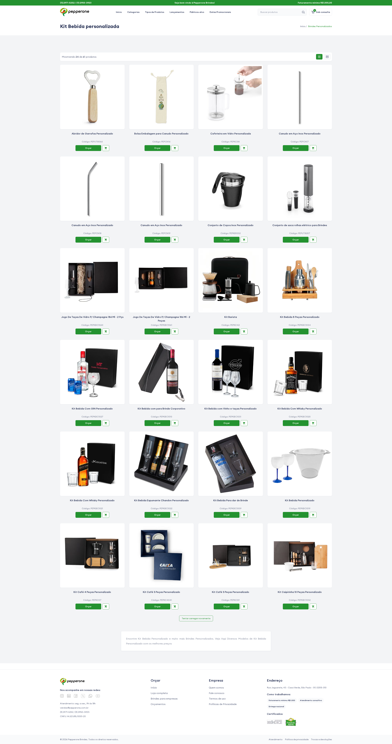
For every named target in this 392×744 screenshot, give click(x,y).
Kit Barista (230, 316)
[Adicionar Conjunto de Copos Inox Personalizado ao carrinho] (244, 240)
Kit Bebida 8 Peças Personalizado (299, 316)
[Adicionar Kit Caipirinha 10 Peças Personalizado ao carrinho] (313, 606)
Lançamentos (177, 12)
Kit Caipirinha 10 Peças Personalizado (300, 591)
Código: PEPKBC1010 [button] (161, 416)
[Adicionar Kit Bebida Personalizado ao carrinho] (313, 515)
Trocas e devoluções (321, 739)
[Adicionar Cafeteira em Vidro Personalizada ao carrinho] (244, 148)
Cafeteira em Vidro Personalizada (230, 133)
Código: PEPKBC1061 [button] (161, 325)
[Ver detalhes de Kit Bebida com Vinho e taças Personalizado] (231, 372)
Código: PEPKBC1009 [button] (230, 508)
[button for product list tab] (327, 57)
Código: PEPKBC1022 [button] (161, 508)
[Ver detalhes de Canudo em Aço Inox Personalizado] (300, 97)
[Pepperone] (74, 12)
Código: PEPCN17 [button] (300, 141)
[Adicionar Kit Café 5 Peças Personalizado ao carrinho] (175, 606)
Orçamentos (158, 704)
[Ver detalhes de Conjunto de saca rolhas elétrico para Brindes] (300, 189)
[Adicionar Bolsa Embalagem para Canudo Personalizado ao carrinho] (175, 148)
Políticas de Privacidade (223, 704)
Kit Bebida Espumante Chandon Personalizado (161, 500)
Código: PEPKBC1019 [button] (299, 508)
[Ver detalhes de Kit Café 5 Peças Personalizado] (161, 556)
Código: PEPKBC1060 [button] (92, 325)
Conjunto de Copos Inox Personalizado (230, 225)
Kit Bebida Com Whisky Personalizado (299, 408)
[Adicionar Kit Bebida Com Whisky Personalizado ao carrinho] (313, 423)
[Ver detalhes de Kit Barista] (231, 280)
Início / (303, 26)
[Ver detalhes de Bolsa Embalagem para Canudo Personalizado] (161, 97)
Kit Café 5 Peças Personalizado (161, 591)
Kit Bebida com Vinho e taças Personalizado (230, 408)
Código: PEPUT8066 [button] (92, 141)
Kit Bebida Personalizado (299, 500)
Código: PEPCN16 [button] (161, 141)
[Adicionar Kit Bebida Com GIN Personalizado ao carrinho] (105, 423)
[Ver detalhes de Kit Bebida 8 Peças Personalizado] (300, 280)
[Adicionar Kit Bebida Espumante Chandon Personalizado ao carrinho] (175, 515)
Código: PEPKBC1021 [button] (92, 508)
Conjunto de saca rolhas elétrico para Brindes (299, 225)
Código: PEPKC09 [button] (230, 600)
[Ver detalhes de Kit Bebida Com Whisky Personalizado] (300, 372)
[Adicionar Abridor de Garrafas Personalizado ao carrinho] (105, 148)
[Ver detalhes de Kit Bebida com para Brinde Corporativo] (161, 372)
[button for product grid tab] (319, 57)
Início (119, 12)
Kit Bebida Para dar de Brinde (230, 500)
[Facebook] (76, 696)
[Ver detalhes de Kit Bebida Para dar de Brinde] (231, 464)
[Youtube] (98, 696)
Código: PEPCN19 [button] (161, 233)
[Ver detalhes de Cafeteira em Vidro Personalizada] (231, 97)
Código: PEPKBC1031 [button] (230, 416)
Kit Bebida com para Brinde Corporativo (161, 408)
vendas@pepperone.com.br (74, 707)
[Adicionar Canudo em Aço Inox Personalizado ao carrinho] (313, 148)
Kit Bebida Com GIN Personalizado (92, 408)
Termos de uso (217, 698)
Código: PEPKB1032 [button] (231, 233)
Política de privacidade (297, 739)
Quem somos (216, 687)
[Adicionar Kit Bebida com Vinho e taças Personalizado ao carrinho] (244, 423)
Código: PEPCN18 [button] (92, 233)
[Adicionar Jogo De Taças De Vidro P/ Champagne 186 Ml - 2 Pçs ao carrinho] (105, 331)
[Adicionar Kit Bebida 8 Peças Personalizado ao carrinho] (313, 331)
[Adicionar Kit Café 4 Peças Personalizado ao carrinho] (105, 606)
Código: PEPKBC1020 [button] (300, 416)
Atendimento (276, 739)
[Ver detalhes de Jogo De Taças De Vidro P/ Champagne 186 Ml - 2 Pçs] (92, 280)
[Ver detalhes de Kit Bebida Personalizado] (300, 464)
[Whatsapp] (90, 696)
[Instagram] (62, 696)
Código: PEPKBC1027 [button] (92, 416)
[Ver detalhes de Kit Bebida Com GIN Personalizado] (92, 372)
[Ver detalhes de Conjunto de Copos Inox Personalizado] (231, 189)
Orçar (88, 148)
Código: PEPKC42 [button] (230, 325)
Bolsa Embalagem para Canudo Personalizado (161, 133)
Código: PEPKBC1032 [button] (300, 600)
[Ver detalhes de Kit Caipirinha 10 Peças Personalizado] (300, 556)
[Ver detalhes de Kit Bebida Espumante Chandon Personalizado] (161, 464)
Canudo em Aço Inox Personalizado (299, 133)
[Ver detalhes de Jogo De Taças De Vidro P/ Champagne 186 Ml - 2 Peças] (161, 280)
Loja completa (159, 693)
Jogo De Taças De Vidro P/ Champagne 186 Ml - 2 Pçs (92, 316)
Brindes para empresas (164, 698)
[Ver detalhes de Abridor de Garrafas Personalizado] (92, 97)
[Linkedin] (69, 696)
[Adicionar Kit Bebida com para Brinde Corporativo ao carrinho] (175, 423)
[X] (83, 696)
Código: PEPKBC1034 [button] (300, 325)
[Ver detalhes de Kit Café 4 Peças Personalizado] (92, 556)
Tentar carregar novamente (196, 618)
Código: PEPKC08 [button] (230, 141)
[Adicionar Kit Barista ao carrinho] (244, 331)
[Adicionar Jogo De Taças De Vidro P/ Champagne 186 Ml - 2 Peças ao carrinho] (175, 331)
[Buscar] (303, 12)
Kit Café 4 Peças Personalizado (92, 591)
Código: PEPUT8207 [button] (299, 233)
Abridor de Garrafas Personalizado (92, 133)
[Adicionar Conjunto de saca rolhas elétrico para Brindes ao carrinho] (313, 240)
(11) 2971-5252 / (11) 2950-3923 (74, 712)
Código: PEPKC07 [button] (92, 600)
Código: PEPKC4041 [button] (161, 600)
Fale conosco (216, 693)
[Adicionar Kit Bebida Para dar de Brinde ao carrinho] (244, 515)
